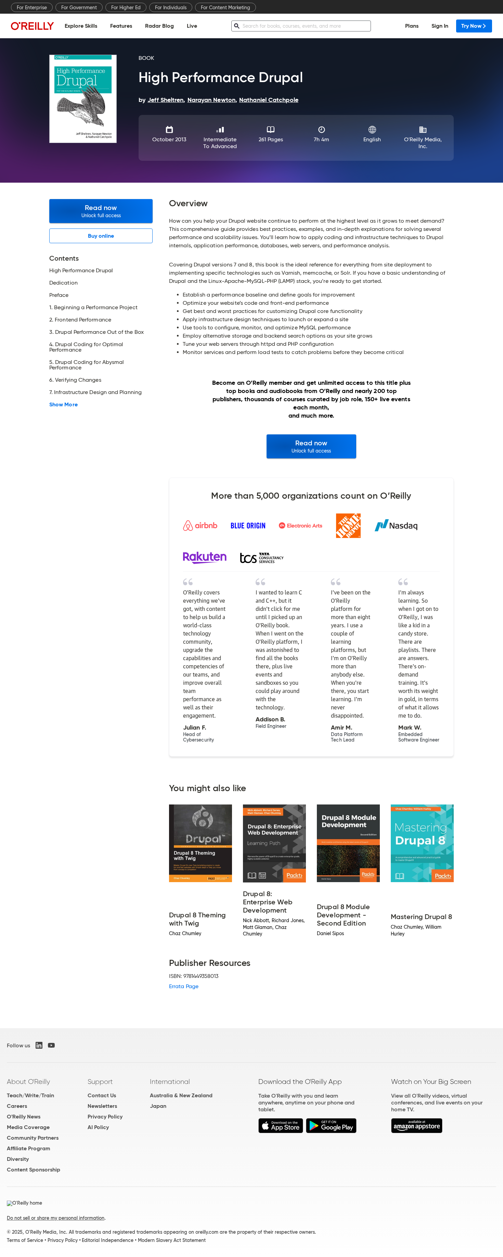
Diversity (18, 1159)
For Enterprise (32, 7)
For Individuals (170, 7)
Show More (63, 404)
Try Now (471, 25)
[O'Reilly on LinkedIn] (39, 1045)
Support (100, 1081)
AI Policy (98, 1127)
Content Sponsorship (33, 1169)
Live (192, 25)
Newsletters (102, 1106)
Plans (411, 25)
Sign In (439, 25)
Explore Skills (81, 25)
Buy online (101, 235)
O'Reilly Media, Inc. (423, 142)
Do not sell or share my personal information (55, 1218)
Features (121, 25)
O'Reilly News (23, 1116)
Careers (17, 1106)
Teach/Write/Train (30, 1095)
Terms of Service (25, 1240)
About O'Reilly (28, 1081)
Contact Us (102, 1095)
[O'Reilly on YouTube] (51, 1045)
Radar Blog (159, 25)
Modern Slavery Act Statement (172, 1240)
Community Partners (33, 1137)
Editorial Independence (107, 1240)
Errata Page (183, 986)
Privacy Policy (105, 1116)
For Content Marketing (225, 7)
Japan (158, 1106)
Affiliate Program (28, 1148)
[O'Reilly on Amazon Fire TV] (417, 1131)
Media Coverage (28, 1127)
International (170, 1081)
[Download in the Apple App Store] (280, 1131)
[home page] (32, 25)
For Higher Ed (126, 7)
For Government (79, 7)
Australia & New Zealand (181, 1095)
